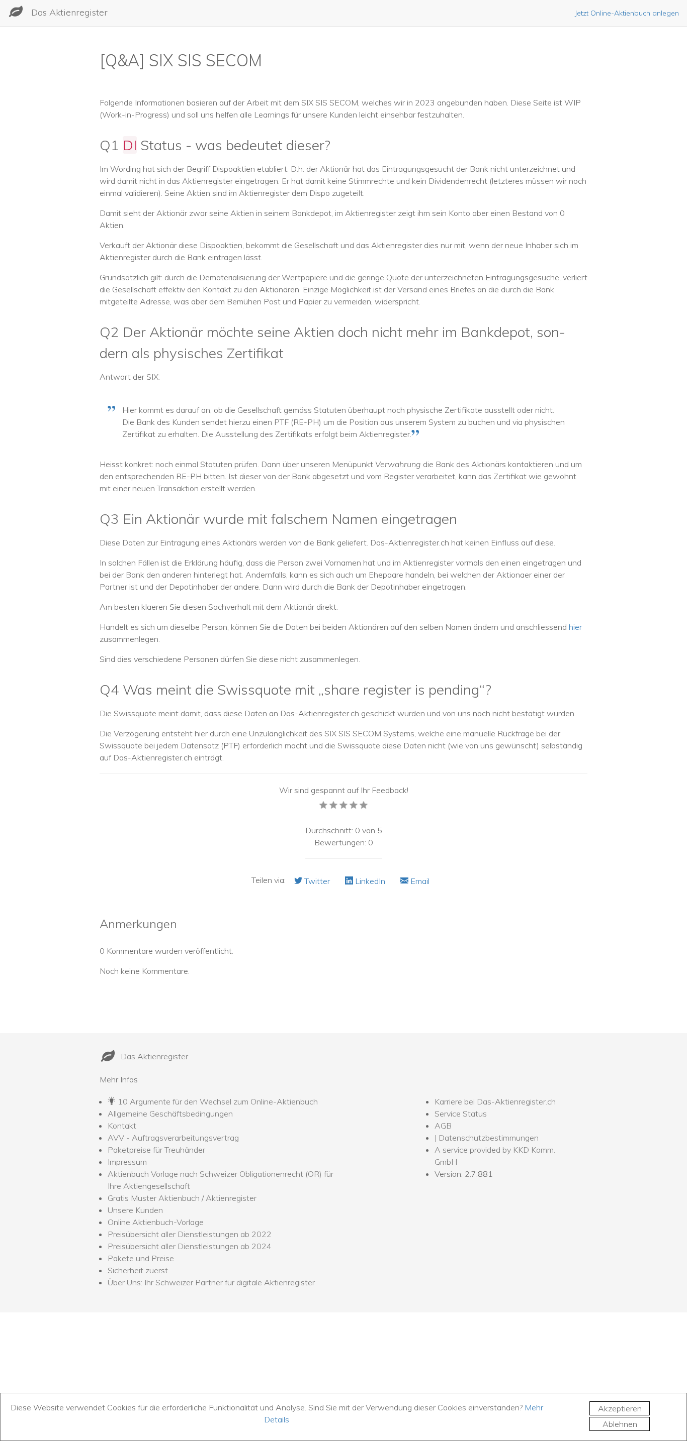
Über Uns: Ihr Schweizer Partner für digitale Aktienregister (211, 1282)
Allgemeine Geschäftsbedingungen (170, 1114)
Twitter (316, 881)
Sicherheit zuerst (138, 1270)
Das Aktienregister (69, 12)
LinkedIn (369, 881)
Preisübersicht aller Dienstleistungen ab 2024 (190, 1246)
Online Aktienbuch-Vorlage (156, 1222)
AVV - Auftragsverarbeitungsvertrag (173, 1138)
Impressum (127, 1162)
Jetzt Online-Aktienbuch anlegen (627, 13)
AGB (443, 1126)
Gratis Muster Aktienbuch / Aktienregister (182, 1198)
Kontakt (122, 1126)
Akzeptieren (620, 1408)
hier (575, 627)
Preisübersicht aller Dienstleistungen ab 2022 (190, 1234)
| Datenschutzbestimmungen (487, 1138)
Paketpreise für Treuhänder (156, 1150)
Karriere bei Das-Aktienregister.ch (495, 1101)
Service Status (461, 1114)
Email (419, 881)
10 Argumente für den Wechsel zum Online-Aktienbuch (218, 1101)
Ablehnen (620, 1424)
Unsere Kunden (135, 1210)
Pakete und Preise (141, 1258)
